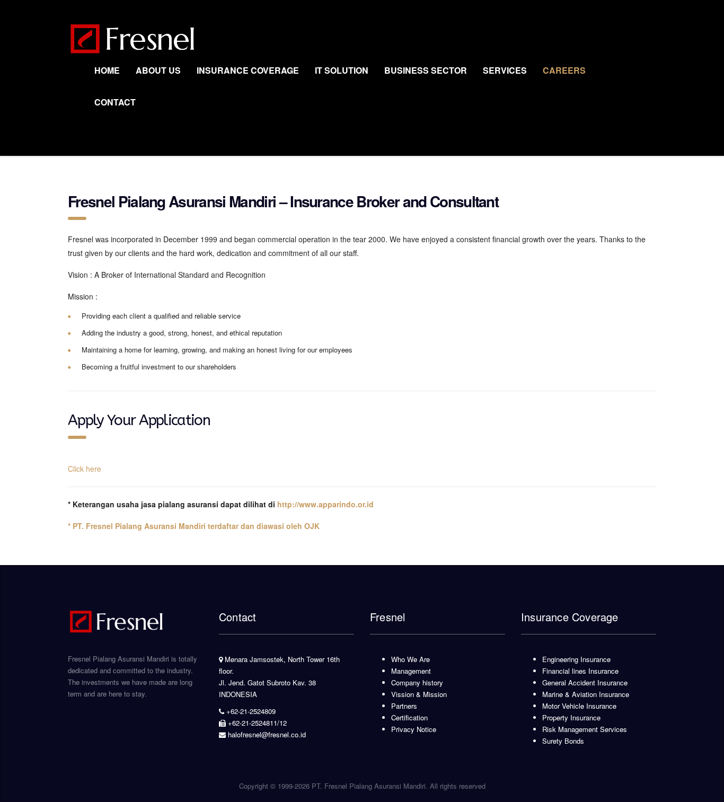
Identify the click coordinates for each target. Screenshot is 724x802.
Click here (84, 468)
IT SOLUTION (341, 70)
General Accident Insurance (585, 682)
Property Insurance (571, 717)
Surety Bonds (563, 741)
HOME (107, 70)
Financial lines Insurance (580, 671)
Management (411, 671)
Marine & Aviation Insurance (585, 694)
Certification (409, 717)
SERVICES (505, 70)
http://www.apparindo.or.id (325, 504)
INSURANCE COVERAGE (248, 70)
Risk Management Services (584, 729)
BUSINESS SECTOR (425, 70)
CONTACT (115, 102)
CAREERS (564, 70)
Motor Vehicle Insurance (579, 706)
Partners (404, 706)
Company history (417, 682)
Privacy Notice (413, 729)
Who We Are (410, 659)
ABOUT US (158, 70)
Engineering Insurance (576, 659)
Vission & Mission (419, 694)
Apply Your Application (139, 420)
